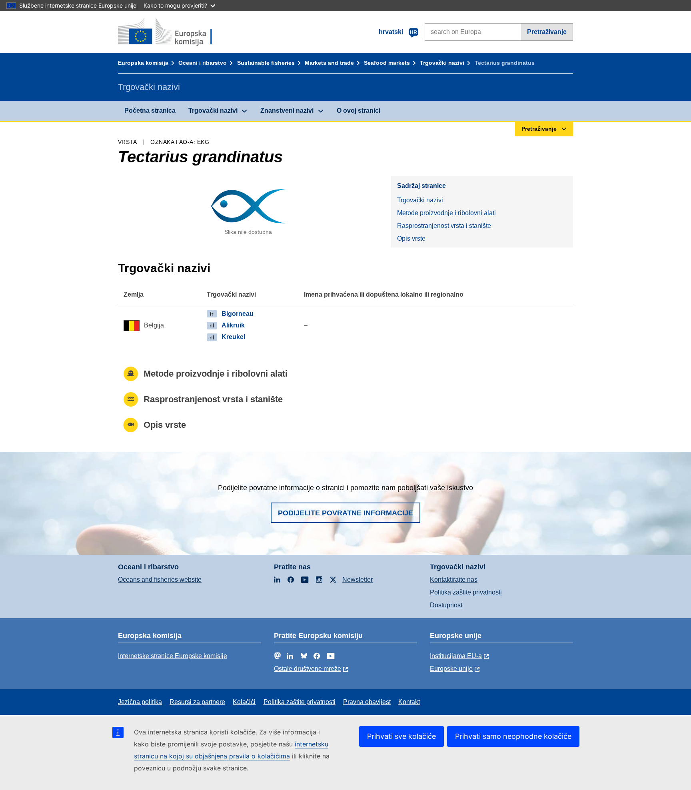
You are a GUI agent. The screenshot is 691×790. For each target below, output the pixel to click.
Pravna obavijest (367, 701)
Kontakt (409, 701)
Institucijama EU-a (456, 655)
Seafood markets (387, 63)
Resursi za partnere (197, 701)
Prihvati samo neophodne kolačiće (513, 736)
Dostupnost (446, 605)
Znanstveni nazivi (287, 110)
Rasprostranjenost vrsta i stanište (444, 225)
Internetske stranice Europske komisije (172, 655)
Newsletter (357, 579)
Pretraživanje (547, 31)
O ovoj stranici (358, 110)
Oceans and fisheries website (160, 579)
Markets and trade (329, 63)
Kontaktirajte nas (453, 579)
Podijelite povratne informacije (345, 513)
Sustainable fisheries (266, 63)
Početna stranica (150, 110)
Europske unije (451, 668)
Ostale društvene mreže (307, 668)
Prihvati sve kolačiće (401, 736)
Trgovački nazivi (442, 63)
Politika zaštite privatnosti (466, 592)
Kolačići (244, 701)
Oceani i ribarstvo (202, 63)
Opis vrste (411, 238)
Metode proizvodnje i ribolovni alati (446, 212)
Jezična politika (140, 701)
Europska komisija (143, 63)
